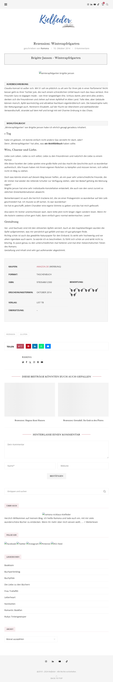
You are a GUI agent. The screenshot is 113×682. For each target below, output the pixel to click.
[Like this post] (21, 346)
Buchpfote (9, 578)
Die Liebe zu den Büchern (17, 584)
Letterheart (9, 597)
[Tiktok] (98, 4)
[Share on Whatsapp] (41, 346)
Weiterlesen (92, 522)
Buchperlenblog (12, 571)
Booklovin (9, 565)
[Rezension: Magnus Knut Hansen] (29, 399)
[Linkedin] (91, 4)
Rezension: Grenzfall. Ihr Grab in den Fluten (83, 420)
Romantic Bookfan (13, 610)
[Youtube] (95, 4)
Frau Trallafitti (11, 591)
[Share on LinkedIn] (35, 346)
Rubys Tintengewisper (15, 616)
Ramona (45, 48)
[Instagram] (88, 4)
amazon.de (43, 266)
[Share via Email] (48, 346)
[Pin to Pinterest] (28, 346)
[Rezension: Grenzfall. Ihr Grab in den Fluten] (83, 399)
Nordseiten (9, 603)
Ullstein (23, 334)
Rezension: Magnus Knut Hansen (30, 420)
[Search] (107, 4)
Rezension (10, 334)
